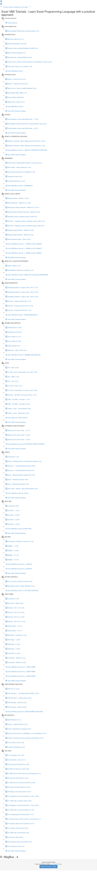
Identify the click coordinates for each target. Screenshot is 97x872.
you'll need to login (56, 864)
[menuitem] (1, 4)
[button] (1, 2)
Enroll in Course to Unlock (48, 867)
